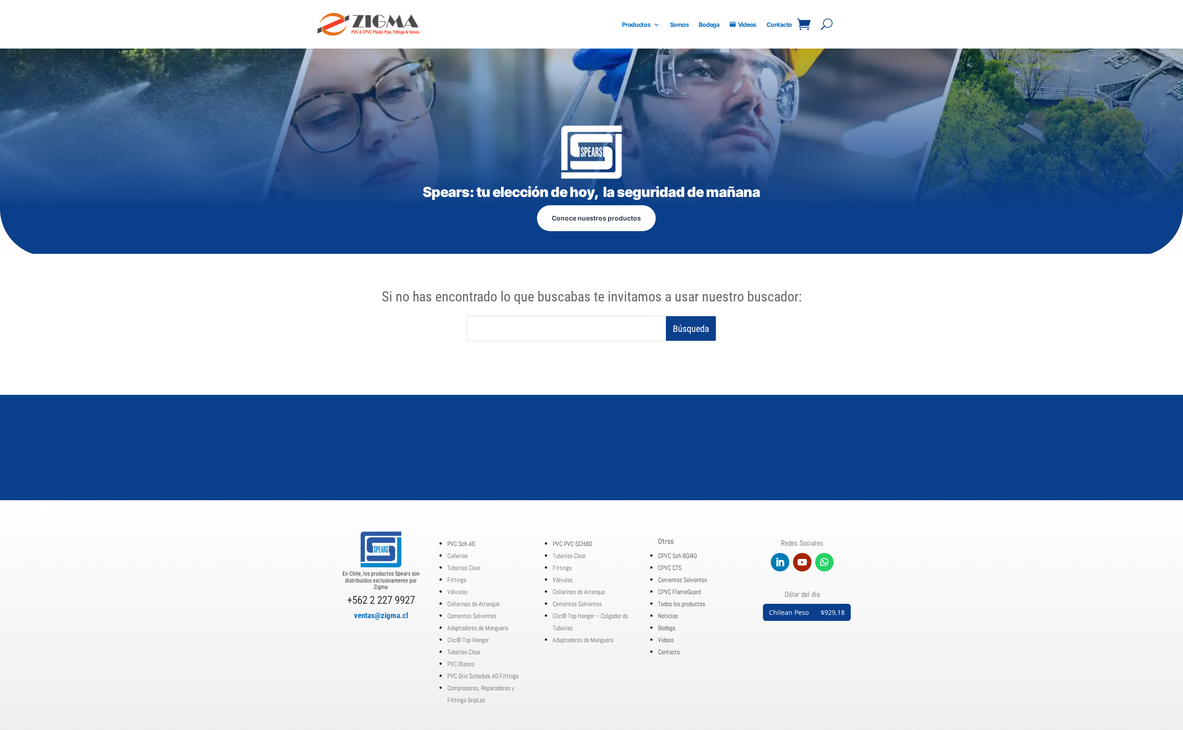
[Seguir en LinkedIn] (780, 562)
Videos (747, 24)
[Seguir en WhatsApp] (824, 562)
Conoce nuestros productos (596, 218)
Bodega (709, 24)
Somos (679, 24)
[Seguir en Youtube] (802, 562)
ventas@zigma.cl (381, 615)
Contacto (779, 24)
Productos (636, 24)
